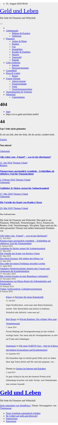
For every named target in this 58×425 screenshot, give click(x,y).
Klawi (9, 297)
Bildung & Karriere (21, 33)
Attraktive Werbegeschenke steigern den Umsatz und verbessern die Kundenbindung (25, 269)
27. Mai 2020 (6, 194)
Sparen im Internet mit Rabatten (31, 368)
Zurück (3, 139)
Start (8, 111)
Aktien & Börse (19, 41)
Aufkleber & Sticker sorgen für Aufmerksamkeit (24, 188)
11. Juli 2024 (6, 163)
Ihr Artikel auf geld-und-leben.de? (22, 416)
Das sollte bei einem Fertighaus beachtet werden (22, 263)
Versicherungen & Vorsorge (19, 92)
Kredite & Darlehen (21, 52)
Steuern (15, 54)
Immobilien (17, 49)
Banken (15, 44)
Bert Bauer (11, 319)
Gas (14, 46)
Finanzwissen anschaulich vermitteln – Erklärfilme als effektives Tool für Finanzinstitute (27, 172)
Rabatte (15, 60)
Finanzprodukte (19, 84)
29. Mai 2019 (6, 208)
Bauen (15, 76)
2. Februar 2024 (8, 180)
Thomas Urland (20, 163)
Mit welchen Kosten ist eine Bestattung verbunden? (24, 276)
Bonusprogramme (20, 68)
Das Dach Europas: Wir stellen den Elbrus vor (21, 258)
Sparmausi (11, 346)
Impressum (11, 421)
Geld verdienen (13, 62)
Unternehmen (18, 97)
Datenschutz (12, 418)
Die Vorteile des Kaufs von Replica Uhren (21, 202)
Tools (14, 86)
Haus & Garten (13, 73)
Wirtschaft (10, 94)
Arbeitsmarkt (12, 30)
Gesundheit (11, 70)
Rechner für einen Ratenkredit (29, 297)
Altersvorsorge (19, 81)
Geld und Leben (19, 11)
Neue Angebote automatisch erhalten (23, 413)
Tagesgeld (16, 57)
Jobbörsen (16, 36)
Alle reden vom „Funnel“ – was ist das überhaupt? (25, 157)
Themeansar (5, 408)
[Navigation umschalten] (1, 23)
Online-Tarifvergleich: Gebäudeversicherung (21, 289)
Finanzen (10, 38)
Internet (15, 65)
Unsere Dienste (13, 78)
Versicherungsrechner (22, 89)
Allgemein (5, 151)
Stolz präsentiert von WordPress (15, 405)
